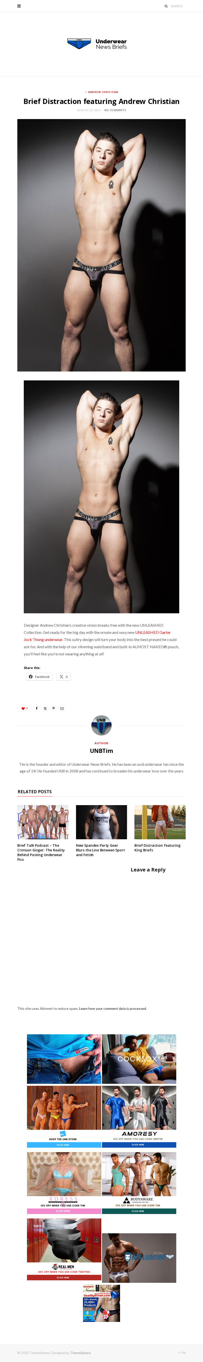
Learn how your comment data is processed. (113, 1008)
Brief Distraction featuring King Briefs (157, 847)
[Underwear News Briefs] (101, 44)
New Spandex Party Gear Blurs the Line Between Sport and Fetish (100, 850)
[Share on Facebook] (36, 708)
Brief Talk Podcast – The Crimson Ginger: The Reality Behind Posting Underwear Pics (41, 852)
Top (183, 1352)
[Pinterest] (53, 708)
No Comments (115, 110)
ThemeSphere (80, 1353)
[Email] (62, 708)
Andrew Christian (103, 92)
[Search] (166, 6)
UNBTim (101, 751)
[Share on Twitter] (45, 708)
